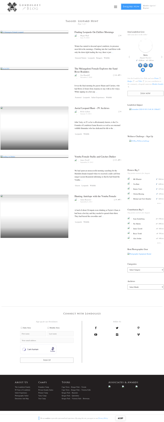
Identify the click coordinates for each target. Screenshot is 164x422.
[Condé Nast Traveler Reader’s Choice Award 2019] (115, 387)
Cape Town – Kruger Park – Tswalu (74, 387)
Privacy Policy (103, 418)
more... (159, 203)
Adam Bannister (85, 199)
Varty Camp (42, 395)
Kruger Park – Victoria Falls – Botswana (75, 398)
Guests (77, 185)
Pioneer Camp (43, 393)
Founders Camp (43, 387)
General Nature (80, 58)
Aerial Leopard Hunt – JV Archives (92, 108)
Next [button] (162, 57)
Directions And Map (22, 398)
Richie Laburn (85, 111)
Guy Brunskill (85, 75)
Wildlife (107, 58)
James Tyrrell (84, 160)
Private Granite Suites (45, 390)
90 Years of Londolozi (22, 390)
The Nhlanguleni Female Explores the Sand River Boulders (96, 70)
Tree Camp (42, 398)
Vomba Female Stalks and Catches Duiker (95, 156)
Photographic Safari (21, 395)
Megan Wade (84, 35)
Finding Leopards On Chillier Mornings (94, 32)
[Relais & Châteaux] (142, 387)
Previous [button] (129, 57)
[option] (146, 56)
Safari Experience (98, 97)
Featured (78, 97)
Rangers (99, 58)
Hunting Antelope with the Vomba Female (95, 196)
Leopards (91, 58)
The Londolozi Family (22, 387)
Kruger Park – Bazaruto (70, 393)
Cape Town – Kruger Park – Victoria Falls (76, 390)
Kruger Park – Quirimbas (70, 395)
